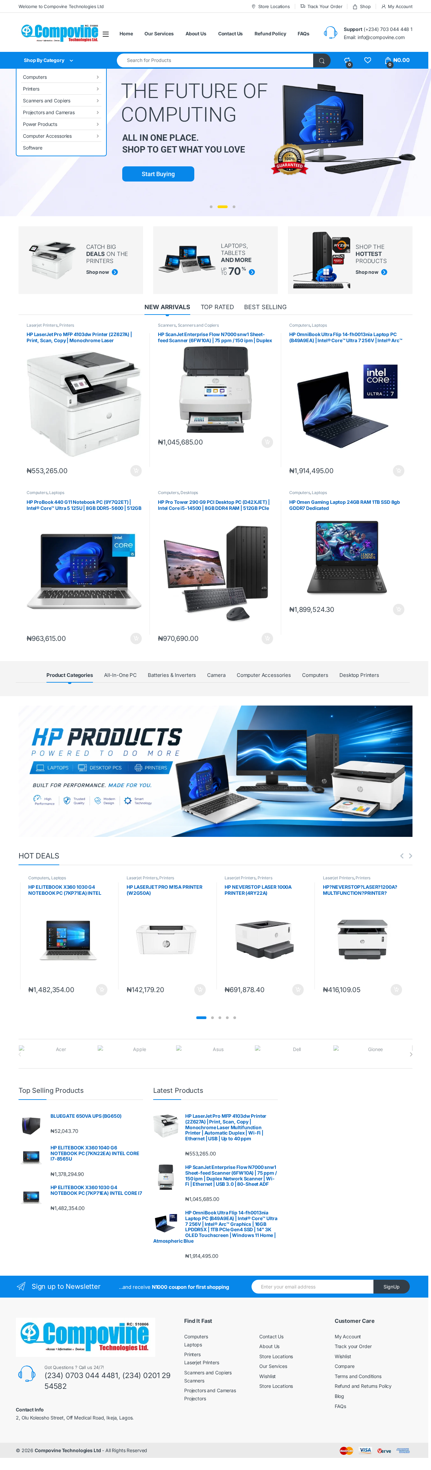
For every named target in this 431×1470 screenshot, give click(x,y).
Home (126, 33)
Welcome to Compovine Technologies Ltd (61, 6)
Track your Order (353, 1346)
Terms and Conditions (358, 1376)
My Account (400, 6)
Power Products (40, 124)
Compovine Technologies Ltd (68, 1450)
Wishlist (267, 1376)
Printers (31, 89)
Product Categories (69, 675)
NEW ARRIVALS (167, 307)
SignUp (392, 1286)
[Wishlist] (367, 60)
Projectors (195, 1398)
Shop (365, 6)
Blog (339, 1396)
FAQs (303, 33)
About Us (196, 33)
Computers (35, 77)
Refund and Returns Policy (363, 1386)
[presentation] (410, 1054)
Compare (345, 1366)
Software (32, 148)
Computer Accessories (47, 136)
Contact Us (230, 33)
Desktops (189, 492)
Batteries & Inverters (172, 675)
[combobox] (215, 60)
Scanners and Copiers (46, 100)
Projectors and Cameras (49, 112)
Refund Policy (270, 33)
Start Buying (158, 173)
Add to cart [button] (136, 471)
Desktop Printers (359, 675)
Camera (216, 675)
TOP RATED (217, 307)
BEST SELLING (265, 307)
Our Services (158, 33)
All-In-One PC (120, 675)
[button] (201, 1017)
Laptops (319, 325)
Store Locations (274, 6)
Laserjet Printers (42, 325)
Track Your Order (324, 6)
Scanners (167, 325)
